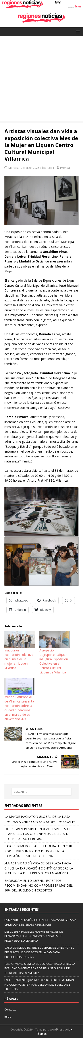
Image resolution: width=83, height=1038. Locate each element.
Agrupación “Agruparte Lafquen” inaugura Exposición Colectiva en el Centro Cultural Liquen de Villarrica (53, 661)
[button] (77, 31)
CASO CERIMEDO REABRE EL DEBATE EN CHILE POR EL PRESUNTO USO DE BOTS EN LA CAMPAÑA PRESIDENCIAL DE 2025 (39, 851)
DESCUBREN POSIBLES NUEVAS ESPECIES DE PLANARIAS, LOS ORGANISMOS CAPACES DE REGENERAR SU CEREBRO (37, 834)
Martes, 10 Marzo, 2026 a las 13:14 (31, 168)
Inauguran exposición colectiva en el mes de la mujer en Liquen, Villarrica (18, 659)
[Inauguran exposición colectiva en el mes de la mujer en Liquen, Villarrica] (19, 639)
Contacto (10, 1009)
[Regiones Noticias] (41, 6)
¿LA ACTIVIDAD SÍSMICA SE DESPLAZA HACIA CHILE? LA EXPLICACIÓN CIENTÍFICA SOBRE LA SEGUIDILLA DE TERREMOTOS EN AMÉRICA (38, 868)
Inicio (7, 1016)
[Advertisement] (41, 80)
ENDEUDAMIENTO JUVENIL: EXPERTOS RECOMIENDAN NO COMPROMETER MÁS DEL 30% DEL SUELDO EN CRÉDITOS (38, 885)
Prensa (65, 168)
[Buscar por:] (41, 792)
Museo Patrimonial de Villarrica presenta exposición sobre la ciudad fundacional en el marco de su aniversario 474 (19, 708)
